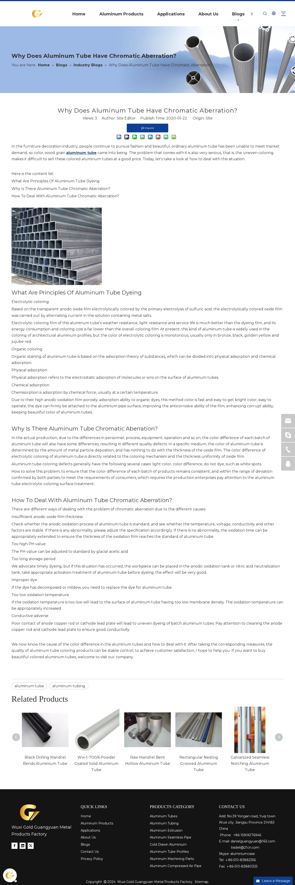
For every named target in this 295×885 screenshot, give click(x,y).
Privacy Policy (92, 859)
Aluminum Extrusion (166, 830)
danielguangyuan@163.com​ (253, 841)
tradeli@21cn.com (245, 847)
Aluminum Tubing (164, 823)
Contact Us (90, 852)
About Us (208, 14)
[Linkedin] (23, 845)
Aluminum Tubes (163, 816)
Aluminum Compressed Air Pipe (175, 866)
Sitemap (201, 882)
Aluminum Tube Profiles (169, 852)
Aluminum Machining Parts (172, 859)
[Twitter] (31, 845)
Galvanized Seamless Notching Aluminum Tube (250, 763)
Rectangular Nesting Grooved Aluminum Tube (198, 763)
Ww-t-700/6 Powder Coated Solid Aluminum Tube (96, 763)
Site (209, 118)
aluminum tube (29, 686)
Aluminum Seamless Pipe (170, 837)
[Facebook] (15, 845)
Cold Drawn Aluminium (168, 844)
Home (79, 14)
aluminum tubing (68, 686)
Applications (171, 14)
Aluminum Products (121, 14)
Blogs (238, 14)
